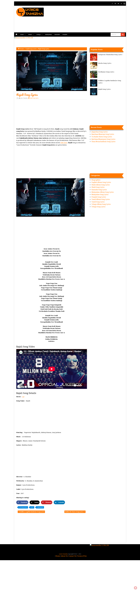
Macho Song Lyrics (104, 63)
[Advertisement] (93, 19)
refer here (63, 143)
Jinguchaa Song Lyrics (100, 132)
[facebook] (112, 3)
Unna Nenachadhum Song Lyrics (103, 141)
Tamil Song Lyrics (31, 49)
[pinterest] (115, 3)
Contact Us (72, 556)
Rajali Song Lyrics (104, 89)
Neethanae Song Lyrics (106, 72)
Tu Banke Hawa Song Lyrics (102, 137)
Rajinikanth (40, 507)
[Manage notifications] (135, 587)
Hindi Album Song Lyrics (101, 185)
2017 (32, 507)
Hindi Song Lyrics (98, 187)
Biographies (96, 180)
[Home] (16, 34)
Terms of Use (82, 556)
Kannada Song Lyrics (99, 190)
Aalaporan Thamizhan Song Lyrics (110, 54)
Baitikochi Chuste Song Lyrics (74, 511)
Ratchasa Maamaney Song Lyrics (103, 139)
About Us (64, 556)
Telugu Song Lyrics (98, 207)
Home (22, 49)
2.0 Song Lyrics (23, 507)
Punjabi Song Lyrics (99, 197)
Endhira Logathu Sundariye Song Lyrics (32, 511)
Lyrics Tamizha (24, 98)
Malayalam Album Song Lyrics (103, 192)
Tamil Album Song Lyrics (101, 199)
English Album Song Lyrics (101, 182)
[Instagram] (124, 3)
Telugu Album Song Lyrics (101, 204)
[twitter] (118, 3)
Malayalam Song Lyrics (100, 194)
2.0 (23, 397)
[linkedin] (121, 3)
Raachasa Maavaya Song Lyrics (103, 134)
